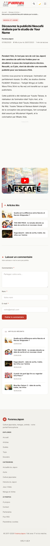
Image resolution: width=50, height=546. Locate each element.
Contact (6, 507)
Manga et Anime (14, 12)
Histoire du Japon (10, 482)
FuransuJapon (20, 533)
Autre (5, 472)
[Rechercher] (34, 4)
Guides (5, 447)
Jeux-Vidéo (7, 487)
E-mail (5, 303)
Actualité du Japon (10, 467)
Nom (4, 291)
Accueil (4, 12)
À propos (6, 502)
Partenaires (7, 512)
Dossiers (6, 457)
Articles (6, 442)
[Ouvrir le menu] (45, 4)
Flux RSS (6, 517)
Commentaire (8, 268)
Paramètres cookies (10, 522)
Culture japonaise (9, 477)
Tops (5, 452)
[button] (25, 181)
